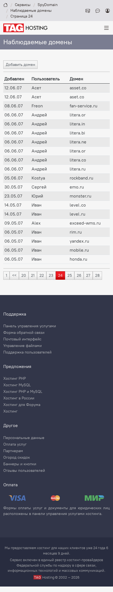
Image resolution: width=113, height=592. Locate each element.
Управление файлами (22, 346)
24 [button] (60, 275)
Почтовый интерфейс (22, 339)
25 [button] (69, 275)
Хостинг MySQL (17, 385)
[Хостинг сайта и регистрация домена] (25, 27)
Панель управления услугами (29, 326)
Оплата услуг (15, 444)
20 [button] (23, 275)
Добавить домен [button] (20, 64)
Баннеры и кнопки (19, 464)
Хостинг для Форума (21, 405)
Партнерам (13, 451)
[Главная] (5, 4)
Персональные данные (23, 438)
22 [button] (41, 275)
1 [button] (6, 275)
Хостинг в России (18, 398)
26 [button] (79, 275)
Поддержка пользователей (27, 352)
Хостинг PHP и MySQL (22, 392)
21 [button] (33, 275)
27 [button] (88, 275)
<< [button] (14, 275)
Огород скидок (16, 458)
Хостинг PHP (14, 379)
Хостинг (10, 411)
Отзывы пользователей (24, 471)
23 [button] (51, 275)
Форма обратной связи (23, 333)
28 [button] (97, 275)
